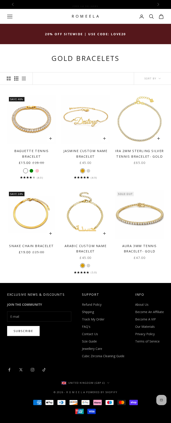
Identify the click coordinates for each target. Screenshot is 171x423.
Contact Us (90, 334)
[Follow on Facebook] (9, 369)
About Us (142, 304)
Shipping (88, 312)
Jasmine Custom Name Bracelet (85, 153)
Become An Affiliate (149, 312)
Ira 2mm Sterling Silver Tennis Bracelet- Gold (139, 153)
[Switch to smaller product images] (16, 78)
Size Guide (89, 341)
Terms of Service (147, 341)
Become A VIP (145, 319)
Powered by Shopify (102, 392)
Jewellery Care (92, 349)
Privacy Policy (145, 334)
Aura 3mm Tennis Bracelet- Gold (139, 248)
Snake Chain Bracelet (31, 246)
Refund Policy (92, 304)
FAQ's (86, 326)
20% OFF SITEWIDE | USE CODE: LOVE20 (85, 34)
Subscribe (23, 331)
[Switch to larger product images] (9, 78)
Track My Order (93, 319)
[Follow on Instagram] (32, 369)
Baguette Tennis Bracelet (31, 153)
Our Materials (145, 326)
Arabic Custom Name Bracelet (86, 248)
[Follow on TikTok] (44, 369)
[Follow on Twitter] (21, 369)
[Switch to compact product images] (24, 78)
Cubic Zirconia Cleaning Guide (103, 356)
